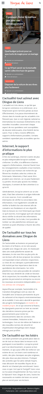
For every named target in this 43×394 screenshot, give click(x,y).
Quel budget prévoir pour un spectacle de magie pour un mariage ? (21, 54)
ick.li (16, 391)
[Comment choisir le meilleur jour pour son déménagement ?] (21, 26)
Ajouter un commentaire (16, 27)
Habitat (9, 13)
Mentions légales (33, 388)
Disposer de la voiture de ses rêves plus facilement (21, 86)
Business (8, 64)
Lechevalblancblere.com (28, 391)
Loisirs (8, 48)
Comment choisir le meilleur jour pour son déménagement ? (21, 20)
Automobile (9, 81)
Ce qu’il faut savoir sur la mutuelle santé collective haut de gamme (20, 69)
